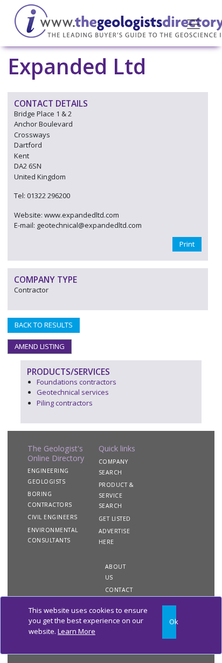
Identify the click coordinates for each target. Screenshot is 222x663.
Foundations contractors (76, 382)
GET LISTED (115, 518)
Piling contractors (65, 403)
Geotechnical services (73, 392)
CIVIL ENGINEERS (52, 517)
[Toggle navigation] (193, 23)
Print (187, 244)
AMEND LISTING (40, 346)
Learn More (76, 631)
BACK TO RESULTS (44, 325)
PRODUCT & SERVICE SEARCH (116, 495)
